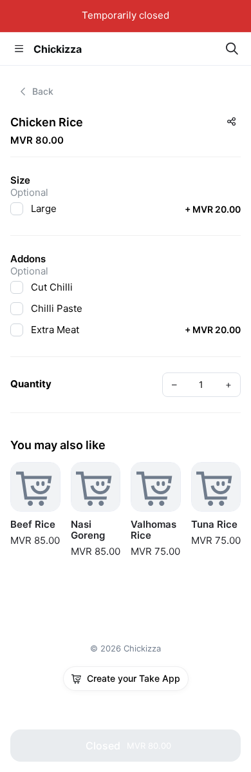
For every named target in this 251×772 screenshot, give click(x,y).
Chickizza (57, 49)
